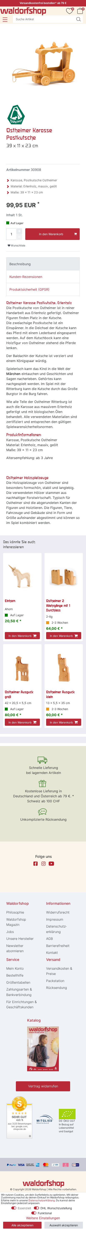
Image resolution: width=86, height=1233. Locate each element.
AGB (49, 938)
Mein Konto (15, 968)
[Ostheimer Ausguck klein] (63, 668)
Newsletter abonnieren (15, 948)
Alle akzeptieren (22, 1225)
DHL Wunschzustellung (56, 1208)
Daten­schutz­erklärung (56, 929)
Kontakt (52, 952)
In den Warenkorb (51, 234)
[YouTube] (51, 864)
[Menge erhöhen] (19, 231)
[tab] (43, 263)
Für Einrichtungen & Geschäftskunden (21, 1004)
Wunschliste (17, 245)
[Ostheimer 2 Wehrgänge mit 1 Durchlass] (63, 576)
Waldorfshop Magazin (16, 922)
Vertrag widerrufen (43, 1086)
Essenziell (24, 1208)
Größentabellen (18, 982)
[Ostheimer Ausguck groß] (22, 668)
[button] (5, 19)
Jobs (10, 932)
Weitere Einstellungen (43, 1218)
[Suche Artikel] (78, 19)
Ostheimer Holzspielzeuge (27, 478)
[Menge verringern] (19, 237)
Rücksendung (56, 988)
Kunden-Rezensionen (25, 277)
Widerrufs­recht (58, 912)
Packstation (55, 981)
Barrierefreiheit (58, 946)
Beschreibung (20, 264)
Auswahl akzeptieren (63, 1225)
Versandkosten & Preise (59, 971)
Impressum (54, 919)
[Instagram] (43, 864)
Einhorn (10, 601)
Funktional (45, 1213)
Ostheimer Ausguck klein (60, 694)
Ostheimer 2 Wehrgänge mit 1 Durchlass (58, 605)
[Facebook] (35, 864)
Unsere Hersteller (20, 938)
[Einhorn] (22, 576)
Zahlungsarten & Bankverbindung (19, 992)
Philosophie (15, 912)
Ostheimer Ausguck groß (19, 694)
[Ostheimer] (15, 114)
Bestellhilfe (14, 975)
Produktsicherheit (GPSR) (29, 289)
